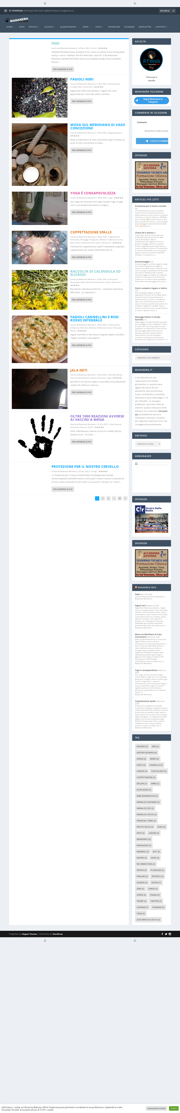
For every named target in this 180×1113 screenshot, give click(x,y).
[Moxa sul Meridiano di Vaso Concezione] (40, 154)
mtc (156, 851)
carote (142, 771)
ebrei (155, 783)
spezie (141, 895)
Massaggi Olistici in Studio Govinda (147, 318)
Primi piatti (117, 328)
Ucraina (142, 907)
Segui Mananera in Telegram (153, 100)
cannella (156, 765)
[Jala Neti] (40, 389)
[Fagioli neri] (40, 98)
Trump (141, 901)
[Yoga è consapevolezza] (40, 208)
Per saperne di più (62, 69)
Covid (111, 424)
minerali (143, 851)
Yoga (110, 198)
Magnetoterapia (114, 133)
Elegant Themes (29, 934)
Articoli (33, 27)
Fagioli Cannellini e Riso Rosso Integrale (94, 319)
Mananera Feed (147, 587)
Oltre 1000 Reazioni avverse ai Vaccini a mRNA (97, 418)
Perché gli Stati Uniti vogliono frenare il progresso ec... (49, 10)
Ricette (73, 331)
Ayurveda (112, 375)
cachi (141, 765)
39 (120, 498)
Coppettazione (114, 237)
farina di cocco (146, 814)
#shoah (142, 746)
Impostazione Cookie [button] (156, 1108)
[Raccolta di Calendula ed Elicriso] (40, 290)
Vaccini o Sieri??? (86, 427)
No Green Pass (146, 864)
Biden (154, 758)
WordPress (58, 934)
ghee (161, 826)
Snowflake (114, 27)
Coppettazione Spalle (91, 232)
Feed (55, 43)
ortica (142, 870)
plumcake (157, 870)
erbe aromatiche (147, 796)
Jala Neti (78, 370)
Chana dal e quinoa (144, 232)
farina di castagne (148, 802)
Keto (141, 833)
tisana (155, 895)
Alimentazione (68, 27)
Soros (153, 888)
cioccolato (158, 771)
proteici (157, 876)
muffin (142, 857)
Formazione (75, 239)
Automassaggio (142, 261)
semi (140, 888)
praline (142, 876)
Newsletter (145, 27)
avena (141, 758)
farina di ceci (145, 808)
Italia (98, 27)
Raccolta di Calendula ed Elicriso (95, 273)
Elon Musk (144, 789)
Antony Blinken (147, 752)
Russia (156, 882)
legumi (154, 833)
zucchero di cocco (148, 919)
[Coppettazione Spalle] (40, 247)
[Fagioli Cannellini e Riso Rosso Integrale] (40, 339)
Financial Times (146, 820)
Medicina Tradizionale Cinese (111, 239)
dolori (142, 783)
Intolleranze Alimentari (79, 328)
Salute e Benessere (85, 87)
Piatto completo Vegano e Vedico (151, 288)
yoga (141, 913)
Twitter (155, 901)
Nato (155, 857)
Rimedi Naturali (98, 282)
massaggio (144, 845)
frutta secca (145, 826)
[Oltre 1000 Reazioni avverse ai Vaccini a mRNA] (40, 437)
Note (22, 27)
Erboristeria (113, 279)
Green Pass (74, 427)
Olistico (48, 27)
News (85, 27)
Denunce (118, 424)
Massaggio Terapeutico (89, 239)
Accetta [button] (174, 1108)
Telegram (129, 27)
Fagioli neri (82, 79)
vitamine (158, 907)
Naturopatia (75, 282)
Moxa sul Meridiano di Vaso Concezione (97, 126)
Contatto (160, 27)
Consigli (73, 87)
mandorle (144, 839)
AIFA (155, 746)
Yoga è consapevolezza (93, 193)
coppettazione (146, 777)
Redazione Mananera (68, 48)
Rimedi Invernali (88, 243)
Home (9, 27)
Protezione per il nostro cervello (85, 466)
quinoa (142, 882)
